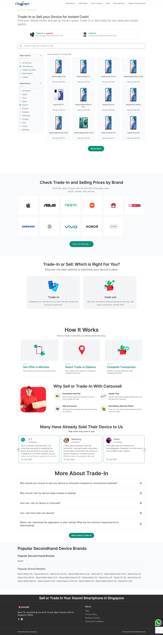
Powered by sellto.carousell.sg (27, 632)
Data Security (119, 3)
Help (108, 3)
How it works (96, 3)
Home (20, 10)
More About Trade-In (81, 535)
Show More (96, 148)
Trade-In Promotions (136, 3)
